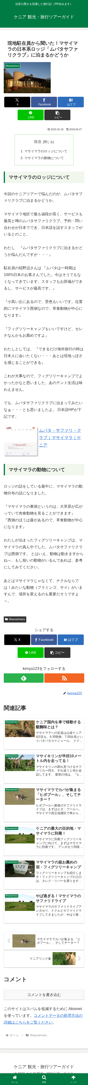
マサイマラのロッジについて (45, 151)
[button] (57, 115)
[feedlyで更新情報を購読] (24, 678)
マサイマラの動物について (44, 158)
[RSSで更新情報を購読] (64, 678)
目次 (38, 142)
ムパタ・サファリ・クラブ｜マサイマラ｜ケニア (60, 437)
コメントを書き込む (44, 995)
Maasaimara (17, 619)
